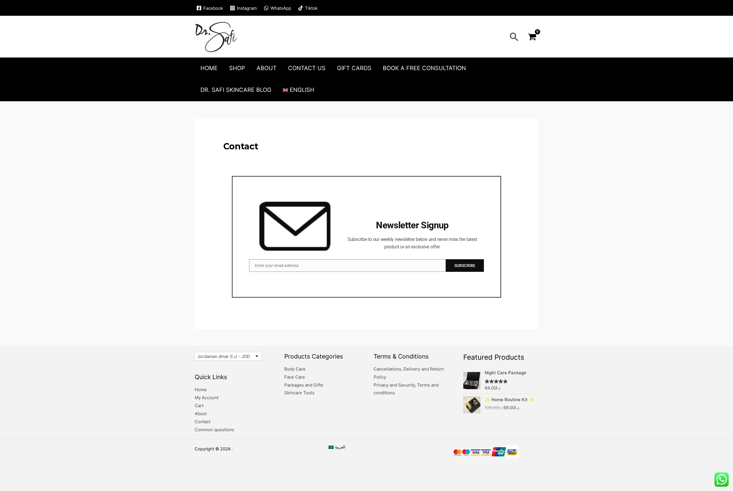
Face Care (294, 377)
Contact (202, 421)
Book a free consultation (424, 68)
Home (209, 68)
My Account (206, 397)
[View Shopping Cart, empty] (532, 37)
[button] (514, 37)
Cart (199, 405)
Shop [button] (237, 68)
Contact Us (307, 68)
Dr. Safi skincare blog (235, 89)
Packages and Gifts (303, 385)
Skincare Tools (299, 392)
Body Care (295, 369)
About (267, 68)
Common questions (214, 429)
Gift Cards (354, 68)
